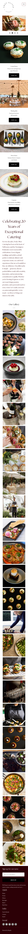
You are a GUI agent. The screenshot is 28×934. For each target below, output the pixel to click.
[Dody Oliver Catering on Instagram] (12, 924)
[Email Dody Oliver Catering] (16, 924)
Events (3, 895)
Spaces (3, 902)
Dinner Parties (14, 155)
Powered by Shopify (6, 930)
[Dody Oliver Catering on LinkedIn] (9, 924)
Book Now (4, 905)
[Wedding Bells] (14, 94)
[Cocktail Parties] (14, 49)
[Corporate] (14, 183)
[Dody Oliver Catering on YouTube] (6, 924)
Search (3, 916)
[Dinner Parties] (14, 138)
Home (3, 893)
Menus (4, 898)
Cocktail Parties (14, 66)
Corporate (14, 200)
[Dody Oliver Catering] (8, 8)
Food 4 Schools (5, 912)
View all (14, 75)
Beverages (4, 900)
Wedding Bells (14, 111)
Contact (4, 914)
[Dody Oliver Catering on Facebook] (3, 924)
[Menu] (24, 4)
